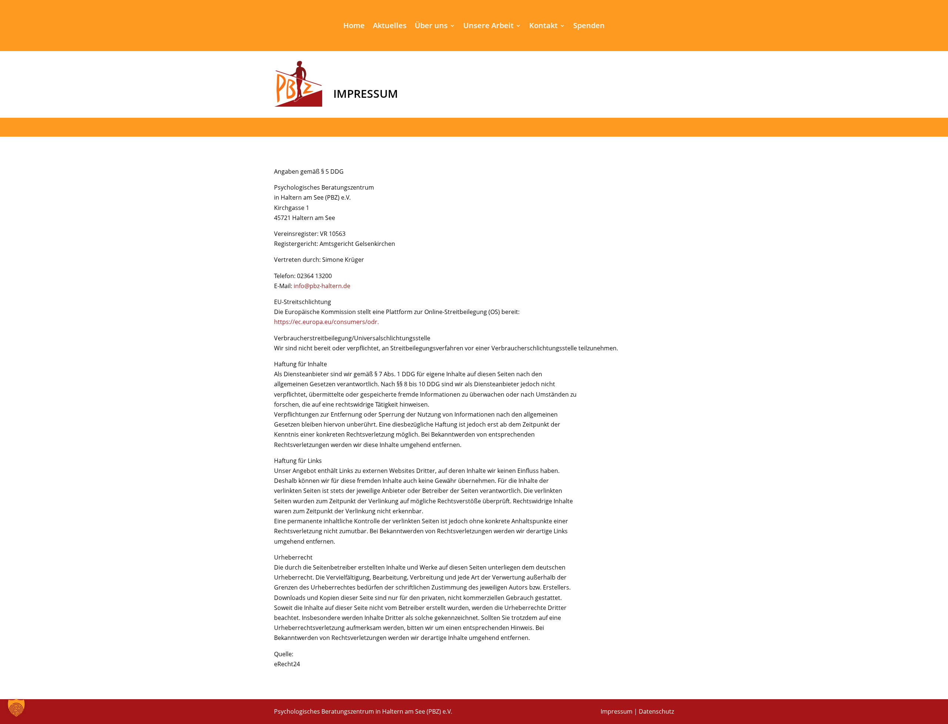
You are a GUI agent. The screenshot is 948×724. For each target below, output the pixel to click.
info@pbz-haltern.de (322, 286)
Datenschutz (656, 711)
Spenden (589, 26)
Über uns (431, 26)
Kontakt (543, 26)
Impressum (616, 711)
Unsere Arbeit (488, 26)
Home (354, 26)
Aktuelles (390, 26)
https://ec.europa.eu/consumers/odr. (326, 322)
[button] (16, 707)
